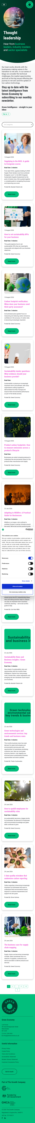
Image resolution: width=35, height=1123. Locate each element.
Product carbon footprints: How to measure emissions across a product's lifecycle (17, 448)
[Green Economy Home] (29, 4)
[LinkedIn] (5, 1118)
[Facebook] (2, 1118)
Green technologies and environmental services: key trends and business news (15, 733)
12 (26, 986)
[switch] (30, 563)
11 (21, 986)
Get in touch (9, 1072)
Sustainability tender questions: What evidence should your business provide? (17, 374)
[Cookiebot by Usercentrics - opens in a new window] (25, 530)
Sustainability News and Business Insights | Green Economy (14, 660)
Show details (26, 581)
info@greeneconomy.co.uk (11, 1035)
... (16, 986)
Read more (11, 194)
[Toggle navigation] (4, 4)
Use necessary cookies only (17, 592)
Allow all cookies (17, 586)
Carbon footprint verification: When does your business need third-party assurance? (17, 304)
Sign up (5, 114)
